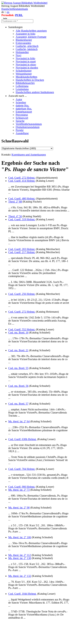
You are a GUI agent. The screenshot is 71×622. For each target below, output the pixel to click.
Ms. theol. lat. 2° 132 (19, 575)
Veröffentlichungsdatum (29, 124)
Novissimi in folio (25, 58)
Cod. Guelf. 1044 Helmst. (22, 593)
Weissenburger (24, 73)
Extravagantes (23, 43)
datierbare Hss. (24, 108)
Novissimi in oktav (26, 64)
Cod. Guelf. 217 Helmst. (21, 252)
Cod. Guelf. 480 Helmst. (21, 198)
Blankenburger (24, 39)
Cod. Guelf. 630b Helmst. (22, 439)
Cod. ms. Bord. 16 (18, 332)
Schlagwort (22, 117)
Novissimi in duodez (27, 67)
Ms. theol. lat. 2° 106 (19, 537)
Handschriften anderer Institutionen (35, 92)
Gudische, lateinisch (27, 49)
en (8, 12)
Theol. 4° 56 (15, 216)
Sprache (20, 120)
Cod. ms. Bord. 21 (18, 350)
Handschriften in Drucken (30, 79)
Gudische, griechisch (27, 46)
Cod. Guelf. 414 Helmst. (21, 180)
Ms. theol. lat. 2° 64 (19, 421)
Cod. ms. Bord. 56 (18, 385)
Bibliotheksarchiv (25, 83)
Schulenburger (24, 70)
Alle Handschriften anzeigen (31, 30)
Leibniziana (22, 86)
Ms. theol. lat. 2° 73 (19, 489)
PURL (19, 15)
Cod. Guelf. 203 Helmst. (21, 249)
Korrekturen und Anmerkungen (29, 154)
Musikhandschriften (26, 76)
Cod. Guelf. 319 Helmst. (21, 219)
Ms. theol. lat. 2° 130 (19, 558)
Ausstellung (22, 133)
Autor (19, 99)
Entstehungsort (24, 111)
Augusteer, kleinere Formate (31, 36)
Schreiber (21, 102)
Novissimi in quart (26, 61)
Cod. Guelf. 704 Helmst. (21, 468)
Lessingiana (22, 89)
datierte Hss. (22, 105)
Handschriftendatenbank (14, 9)
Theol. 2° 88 (15, 201)
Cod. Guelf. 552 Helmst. (21, 329)
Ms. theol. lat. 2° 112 (19, 555)
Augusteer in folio (25, 33)
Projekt (19, 130)
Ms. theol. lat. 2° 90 (19, 507)
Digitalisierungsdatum (27, 127)
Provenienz (22, 114)
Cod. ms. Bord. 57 (18, 403)
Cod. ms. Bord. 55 (18, 368)
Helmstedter (22, 52)
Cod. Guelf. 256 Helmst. (21, 293)
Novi (18, 55)
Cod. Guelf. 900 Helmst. (21, 486)
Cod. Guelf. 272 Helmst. (21, 177)
